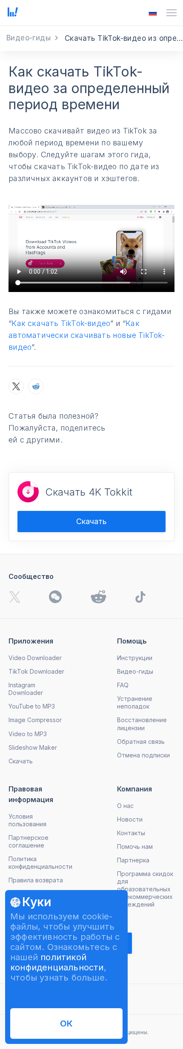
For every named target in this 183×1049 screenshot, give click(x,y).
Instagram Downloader (26, 688)
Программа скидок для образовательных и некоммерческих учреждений (145, 889)
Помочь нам (135, 846)
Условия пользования (27, 820)
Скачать (91, 521)
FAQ (123, 685)
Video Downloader (35, 657)
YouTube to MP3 (32, 706)
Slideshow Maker (33, 747)
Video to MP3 (28, 733)
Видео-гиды (135, 671)
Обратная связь (141, 741)
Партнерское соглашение (29, 841)
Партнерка (133, 860)
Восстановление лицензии (142, 723)
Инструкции (134, 657)
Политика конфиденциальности (40, 862)
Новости (130, 819)
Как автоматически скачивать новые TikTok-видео (87, 335)
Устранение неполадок (134, 702)
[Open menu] (171, 12)
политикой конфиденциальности (57, 962)
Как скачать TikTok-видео (60, 323)
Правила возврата (36, 880)
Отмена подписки (143, 755)
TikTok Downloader (36, 671)
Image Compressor (35, 719)
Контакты (131, 832)
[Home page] (13, 14)
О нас (125, 805)
